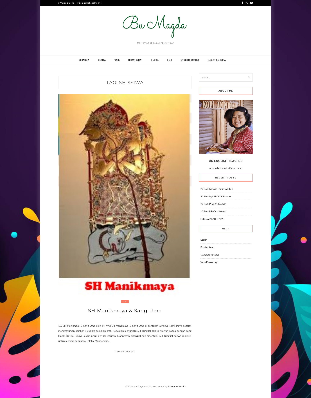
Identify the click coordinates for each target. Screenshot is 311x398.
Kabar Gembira (217, 60)
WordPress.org (209, 262)
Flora (155, 60)
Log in (203, 239)
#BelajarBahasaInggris (89, 3)
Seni (169, 60)
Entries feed (207, 247)
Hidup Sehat (135, 60)
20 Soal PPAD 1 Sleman (213, 203)
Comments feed (209, 254)
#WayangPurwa (66, 3)
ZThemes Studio (177, 386)
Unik (117, 60)
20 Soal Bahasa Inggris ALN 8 (216, 188)
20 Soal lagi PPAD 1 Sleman (215, 196)
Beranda (84, 60)
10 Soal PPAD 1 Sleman (213, 211)
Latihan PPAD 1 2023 (212, 218)
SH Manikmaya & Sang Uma (125, 311)
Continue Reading (125, 351)
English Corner (190, 60)
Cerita (102, 60)
